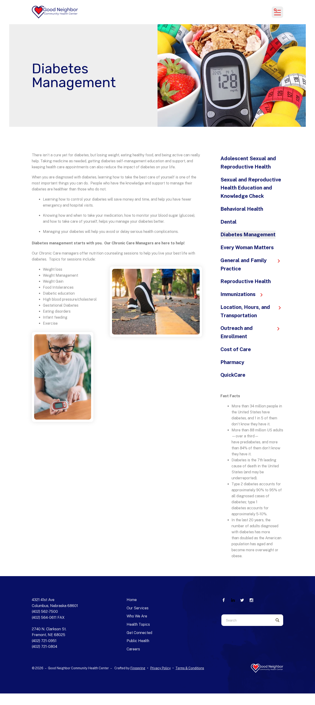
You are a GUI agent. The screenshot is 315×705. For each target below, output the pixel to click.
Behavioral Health (241, 209)
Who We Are (137, 616)
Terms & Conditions (189, 668)
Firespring (137, 668)
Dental (228, 222)
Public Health (138, 641)
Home (132, 600)
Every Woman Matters (247, 247)
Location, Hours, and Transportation (245, 311)
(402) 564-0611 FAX (48, 617)
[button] (277, 12)
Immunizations (238, 294)
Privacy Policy (160, 668)
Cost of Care (235, 349)
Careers (133, 649)
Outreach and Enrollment (236, 332)
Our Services (138, 608)
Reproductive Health (245, 281)
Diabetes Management (248, 234)
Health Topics (138, 624)
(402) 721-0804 (44, 646)
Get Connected (139, 633)
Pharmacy (232, 362)
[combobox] (246, 620)
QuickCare (232, 375)
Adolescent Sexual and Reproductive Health (248, 162)
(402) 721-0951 (44, 641)
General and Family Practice (243, 264)
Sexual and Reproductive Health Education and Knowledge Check (250, 188)
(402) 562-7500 (45, 611)
